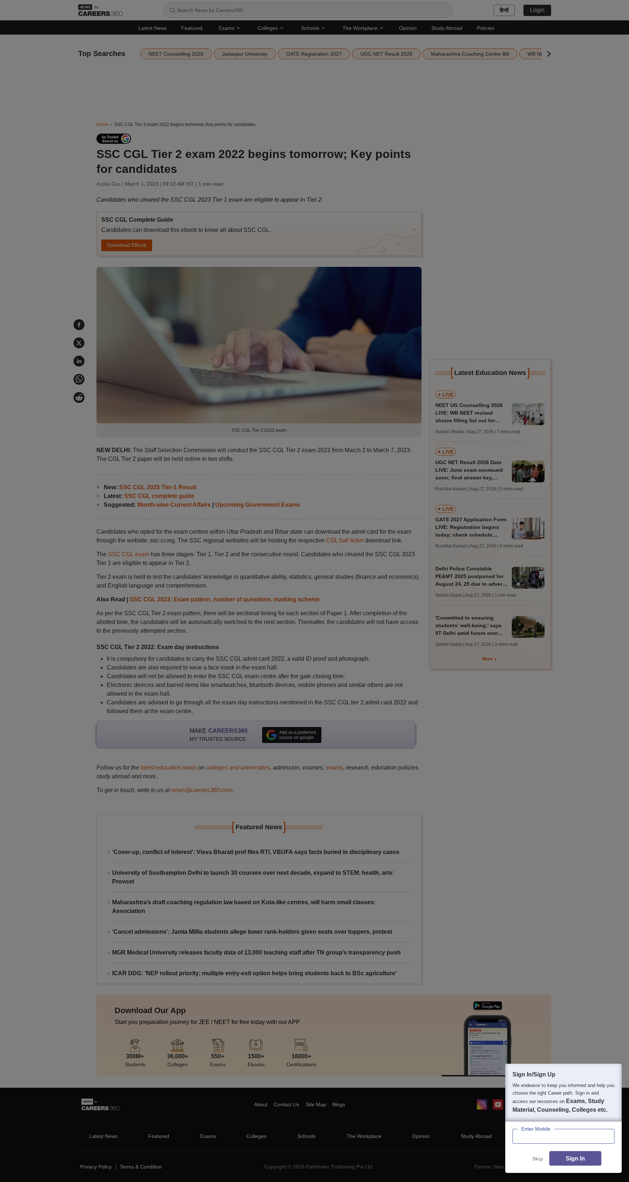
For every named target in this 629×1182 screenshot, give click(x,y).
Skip (537, 1159)
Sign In (575, 1158)
